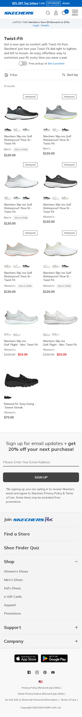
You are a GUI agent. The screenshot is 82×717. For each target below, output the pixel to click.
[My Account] (56, 13)
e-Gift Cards (13, 597)
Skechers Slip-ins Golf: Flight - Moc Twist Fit (21, 342)
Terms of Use (68, 699)
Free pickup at (46, 63)
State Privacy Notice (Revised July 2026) (41, 693)
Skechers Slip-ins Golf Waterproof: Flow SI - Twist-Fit (18, 139)
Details (45, 25)
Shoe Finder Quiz (21, 548)
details (66, 3)
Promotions (12, 613)
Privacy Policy (53, 493)
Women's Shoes (16, 571)
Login (36, 25)
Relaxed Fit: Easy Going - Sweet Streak (20, 405)
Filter (13, 75)
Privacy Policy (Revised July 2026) (41, 687)
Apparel (10, 605)
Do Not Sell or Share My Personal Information (31, 699)
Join (8, 519)
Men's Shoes (13, 580)
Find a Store (17, 534)
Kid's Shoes (12, 588)
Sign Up (41, 477)
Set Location (56, 63)
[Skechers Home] (19, 12)
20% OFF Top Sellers (25, 3)
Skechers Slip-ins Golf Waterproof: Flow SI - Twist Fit (57, 208)
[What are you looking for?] (48, 12)
